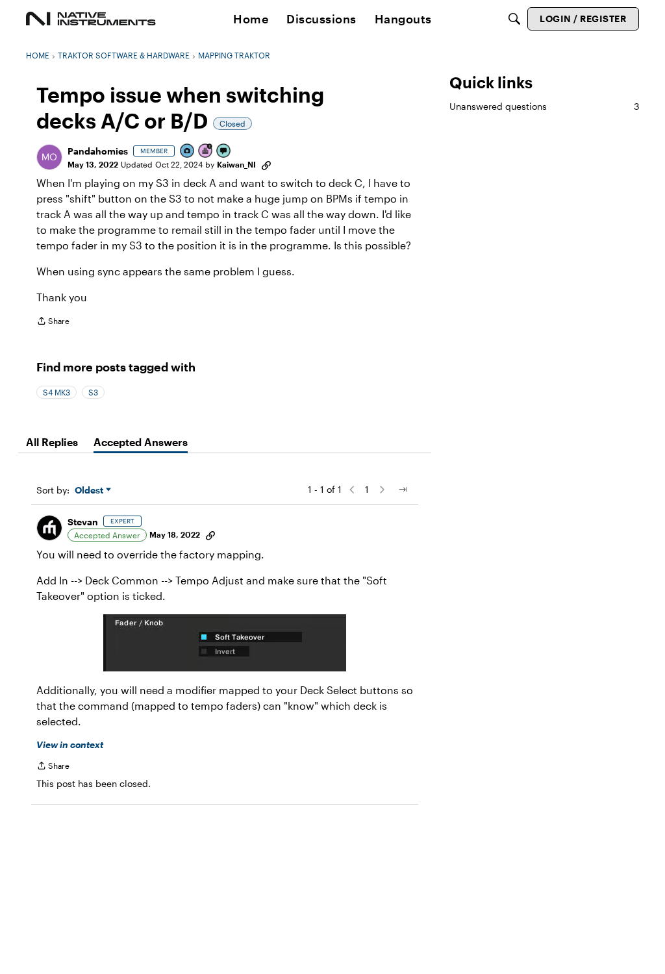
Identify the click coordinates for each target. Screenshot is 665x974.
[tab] (52, 442)
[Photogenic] (187, 151)
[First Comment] (224, 151)
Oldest (90, 490)
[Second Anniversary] (206, 151)
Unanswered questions (544, 106)
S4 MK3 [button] (56, 392)
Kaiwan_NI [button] (236, 164)
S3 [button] (93, 392)
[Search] (514, 19)
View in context (69, 744)
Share (52, 322)
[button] (49, 157)
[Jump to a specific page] (402, 489)
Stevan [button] (83, 521)
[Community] (91, 19)
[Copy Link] (266, 164)
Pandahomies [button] (98, 150)
